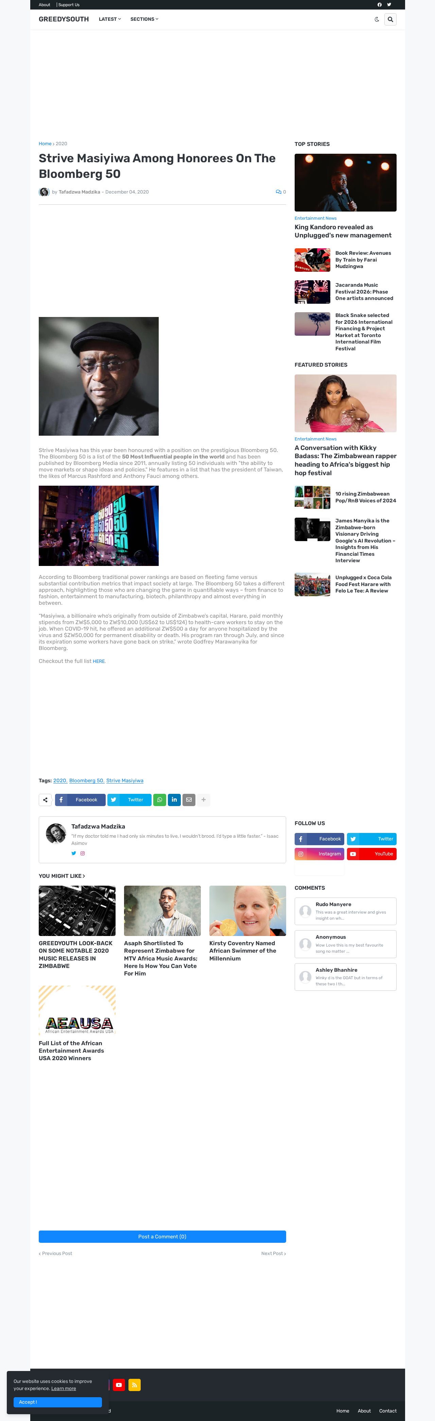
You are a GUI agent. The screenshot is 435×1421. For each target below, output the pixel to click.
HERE (99, 661)
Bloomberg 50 (86, 781)
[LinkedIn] (174, 800)
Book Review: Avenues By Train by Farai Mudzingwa (363, 259)
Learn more (63, 1388)
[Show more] (203, 800)
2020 (61, 143)
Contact (388, 1411)
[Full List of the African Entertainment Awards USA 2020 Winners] (77, 1011)
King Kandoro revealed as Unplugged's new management (343, 231)
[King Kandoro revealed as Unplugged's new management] (346, 183)
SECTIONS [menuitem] (142, 19)
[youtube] (119, 1385)
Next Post (272, 1253)
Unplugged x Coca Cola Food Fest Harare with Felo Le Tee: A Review (363, 584)
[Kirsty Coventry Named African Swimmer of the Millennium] (247, 911)
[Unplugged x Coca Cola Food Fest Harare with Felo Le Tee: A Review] (312, 584)
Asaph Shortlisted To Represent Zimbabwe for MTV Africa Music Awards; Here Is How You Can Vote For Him (160, 958)
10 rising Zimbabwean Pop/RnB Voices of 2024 (365, 497)
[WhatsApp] (159, 800)
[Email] (188, 800)
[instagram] (83, 853)
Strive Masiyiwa (124, 781)
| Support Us (68, 4)
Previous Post (57, 1253)
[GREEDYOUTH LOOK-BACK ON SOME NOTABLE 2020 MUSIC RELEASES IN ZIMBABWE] (77, 911)
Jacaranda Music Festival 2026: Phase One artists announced (364, 291)
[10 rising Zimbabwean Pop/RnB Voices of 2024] (312, 497)
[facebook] (380, 5)
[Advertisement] (218, 85)
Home (45, 143)
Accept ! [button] (28, 1402)
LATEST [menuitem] (108, 19)
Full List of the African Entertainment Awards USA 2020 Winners (71, 1050)
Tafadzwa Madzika (98, 826)
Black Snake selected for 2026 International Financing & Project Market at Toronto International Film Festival (364, 332)
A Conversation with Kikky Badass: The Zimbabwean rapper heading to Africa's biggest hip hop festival (346, 460)
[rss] (134, 1385)
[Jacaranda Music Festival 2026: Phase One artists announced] (312, 292)
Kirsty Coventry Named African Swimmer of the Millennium (242, 951)
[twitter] (389, 5)
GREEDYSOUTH (64, 19)
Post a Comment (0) (162, 1237)
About (44, 4)
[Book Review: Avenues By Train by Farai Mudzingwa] (312, 260)
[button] (376, 19)
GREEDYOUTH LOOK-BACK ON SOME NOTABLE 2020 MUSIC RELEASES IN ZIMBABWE (75, 954)
